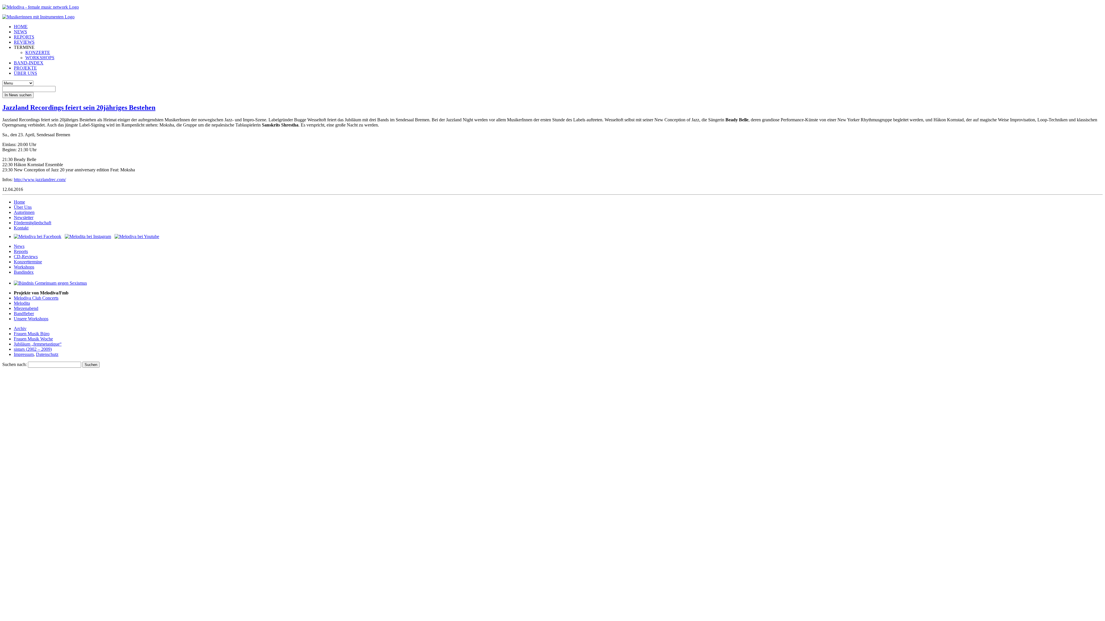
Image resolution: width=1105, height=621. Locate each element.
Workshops (24, 266)
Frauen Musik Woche (33, 338)
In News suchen (18, 95)
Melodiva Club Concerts (36, 298)
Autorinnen (24, 212)
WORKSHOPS (39, 57)
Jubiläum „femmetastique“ (38, 344)
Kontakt (21, 227)
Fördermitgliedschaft (32, 222)
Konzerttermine (28, 261)
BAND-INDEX (28, 62)
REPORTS (24, 36)
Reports (21, 251)
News (19, 246)
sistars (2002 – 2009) (33, 349)
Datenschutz (47, 354)
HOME (21, 26)
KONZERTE (37, 52)
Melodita (22, 303)
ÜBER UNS (25, 73)
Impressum (24, 354)
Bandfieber (24, 313)
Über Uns (23, 207)
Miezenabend (26, 308)
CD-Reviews (26, 256)
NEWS (20, 31)
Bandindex (24, 272)
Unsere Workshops (31, 318)
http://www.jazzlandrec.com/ (40, 179)
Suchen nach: (14, 364)
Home (19, 202)
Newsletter (23, 217)
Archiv (20, 328)
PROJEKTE (25, 68)
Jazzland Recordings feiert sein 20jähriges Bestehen (78, 107)
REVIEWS (24, 42)
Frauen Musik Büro (31, 333)
